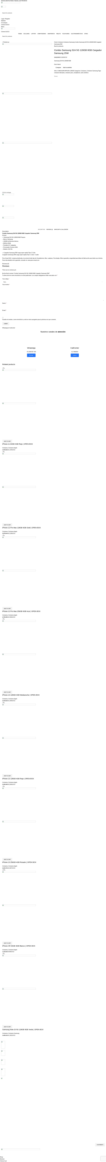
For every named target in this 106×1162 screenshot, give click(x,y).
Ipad (2, 1103)
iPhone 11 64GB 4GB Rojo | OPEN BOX (17, 444)
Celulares (60, 42)
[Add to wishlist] (13, 438)
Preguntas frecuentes (6, 1125)
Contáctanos (5, 1117)
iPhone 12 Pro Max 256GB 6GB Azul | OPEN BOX (21, 611)
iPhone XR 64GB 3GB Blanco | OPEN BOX (18, 946)
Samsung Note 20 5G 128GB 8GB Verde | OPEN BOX (22, 1030)
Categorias (4, 1090)
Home (56, 42)
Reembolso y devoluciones (7, 1130)
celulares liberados (59, 72)
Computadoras (4, 1098)
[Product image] (19, 419)
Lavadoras (3, 1111)
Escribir (31, 355)
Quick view (8, 438)
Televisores (4, 1109)
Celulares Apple (12, 447)
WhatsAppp (4, 1119)
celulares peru (69, 72)
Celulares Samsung (69, 42)
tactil (82, 72)
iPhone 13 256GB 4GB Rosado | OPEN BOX (19, 862)
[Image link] (20, 1150)
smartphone (77, 72)
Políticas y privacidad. (12, 1088)
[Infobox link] (53, 1045)
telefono (86, 72)
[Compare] (4, 438)
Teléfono (3, 1122)
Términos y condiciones (7, 1127)
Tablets (3, 1106)
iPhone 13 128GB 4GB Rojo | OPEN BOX (18, 779)
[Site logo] (10, 3)
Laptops (3, 1095)
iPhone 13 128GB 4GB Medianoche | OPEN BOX (21, 695)
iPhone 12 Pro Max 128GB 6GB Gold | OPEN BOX (21, 528)
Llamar (75, 355)
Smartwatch (4, 1101)
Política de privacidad (6, 1132)
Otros (2, 1114)
